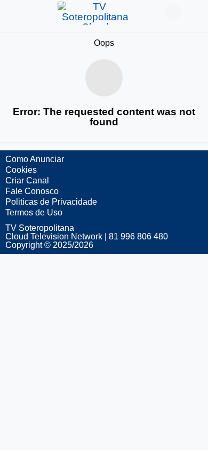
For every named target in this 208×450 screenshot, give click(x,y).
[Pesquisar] (195, 12)
